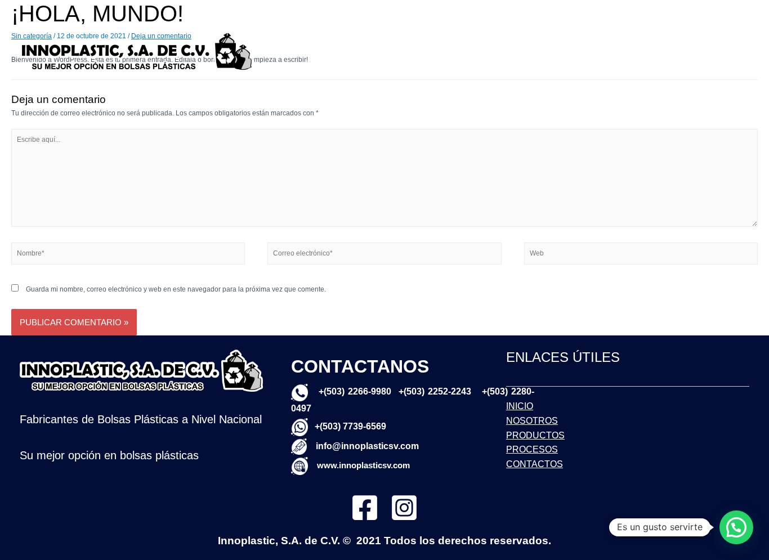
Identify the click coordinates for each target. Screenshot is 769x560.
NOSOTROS (545, 34)
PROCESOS (672, 34)
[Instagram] (404, 508)
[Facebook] (365, 508)
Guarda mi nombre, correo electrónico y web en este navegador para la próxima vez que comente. (176, 289)
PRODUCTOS (609, 34)
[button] (736, 527)
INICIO (495, 34)
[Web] (641, 255)
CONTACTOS (507, 66)
